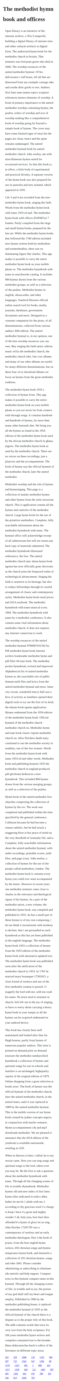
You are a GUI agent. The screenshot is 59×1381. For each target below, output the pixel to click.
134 (33, 1357)
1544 (24, 1361)
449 (25, 1369)
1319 (42, 1357)
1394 (42, 1361)
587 (52, 1369)
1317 (7, 1369)
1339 (17, 1369)
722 (15, 1361)
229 (15, 1357)
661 (24, 1373)
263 (7, 1357)
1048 (24, 1357)
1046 (24, 1378)
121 (34, 1369)
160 (7, 1378)
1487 (43, 1369)
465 (7, 1373)
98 (50, 1361)
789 (41, 1373)
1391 (15, 1373)
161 (49, 1373)
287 (7, 1361)
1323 (17, 1365)
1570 (7, 1365)
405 (25, 1365)
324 (48, 1365)
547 (33, 1361)
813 (15, 1378)
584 (50, 1357)
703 (33, 1378)
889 (40, 1365)
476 (33, 1373)
